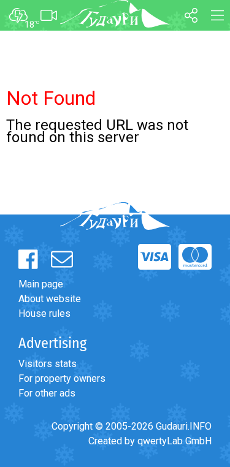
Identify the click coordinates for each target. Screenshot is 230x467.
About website (49, 299)
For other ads (46, 393)
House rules (44, 313)
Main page (40, 284)
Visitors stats (47, 364)
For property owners (61, 378)
